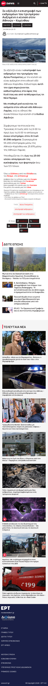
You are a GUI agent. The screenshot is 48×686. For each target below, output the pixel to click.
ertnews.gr (23, 194)
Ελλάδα (30, 173)
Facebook (30, 181)
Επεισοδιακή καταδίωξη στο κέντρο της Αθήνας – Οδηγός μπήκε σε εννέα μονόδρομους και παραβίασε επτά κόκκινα (23, 393)
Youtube (33, 185)
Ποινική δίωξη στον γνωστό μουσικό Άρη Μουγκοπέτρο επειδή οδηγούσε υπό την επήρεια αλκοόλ (27, 300)
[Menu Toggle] (18, 3)
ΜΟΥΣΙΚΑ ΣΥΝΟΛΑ (8, 654)
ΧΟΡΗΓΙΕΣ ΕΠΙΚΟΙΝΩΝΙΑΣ (10, 641)
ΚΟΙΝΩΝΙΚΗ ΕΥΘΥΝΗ (8, 659)
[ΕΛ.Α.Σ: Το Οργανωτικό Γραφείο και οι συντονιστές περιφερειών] (7, 310)
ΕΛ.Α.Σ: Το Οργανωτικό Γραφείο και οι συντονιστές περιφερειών (29, 309)
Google (34, 179)
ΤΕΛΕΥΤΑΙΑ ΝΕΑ (14, 327)
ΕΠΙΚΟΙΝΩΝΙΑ (6, 663)
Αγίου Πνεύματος (26, 204)
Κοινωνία (27, 25)
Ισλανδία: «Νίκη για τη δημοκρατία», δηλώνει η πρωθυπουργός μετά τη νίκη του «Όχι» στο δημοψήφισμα (21, 359)
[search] (35, 3)
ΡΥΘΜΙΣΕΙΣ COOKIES (8, 671)
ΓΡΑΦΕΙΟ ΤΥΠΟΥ (7, 632)
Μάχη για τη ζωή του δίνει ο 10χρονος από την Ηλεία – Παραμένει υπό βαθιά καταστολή (21, 459)
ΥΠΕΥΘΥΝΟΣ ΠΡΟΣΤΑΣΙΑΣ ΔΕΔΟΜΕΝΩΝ (16, 667)
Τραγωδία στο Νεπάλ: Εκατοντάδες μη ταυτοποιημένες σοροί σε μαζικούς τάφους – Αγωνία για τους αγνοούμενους (21, 427)
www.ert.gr (5, 683)
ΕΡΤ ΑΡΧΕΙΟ (5, 645)
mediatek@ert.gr (7, 613)
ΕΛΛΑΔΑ (17, 25)
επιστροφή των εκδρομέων (24, 214)
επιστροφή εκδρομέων (24, 209)
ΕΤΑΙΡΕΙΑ (4, 628)
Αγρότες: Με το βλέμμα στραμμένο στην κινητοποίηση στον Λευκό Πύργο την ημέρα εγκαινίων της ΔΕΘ (20, 561)
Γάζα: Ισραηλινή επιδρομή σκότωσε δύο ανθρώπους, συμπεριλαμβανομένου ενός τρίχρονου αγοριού (19, 492)
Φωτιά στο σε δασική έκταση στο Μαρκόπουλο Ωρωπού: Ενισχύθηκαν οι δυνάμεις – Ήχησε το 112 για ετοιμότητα (21, 276)
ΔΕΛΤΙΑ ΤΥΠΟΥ (6, 637)
